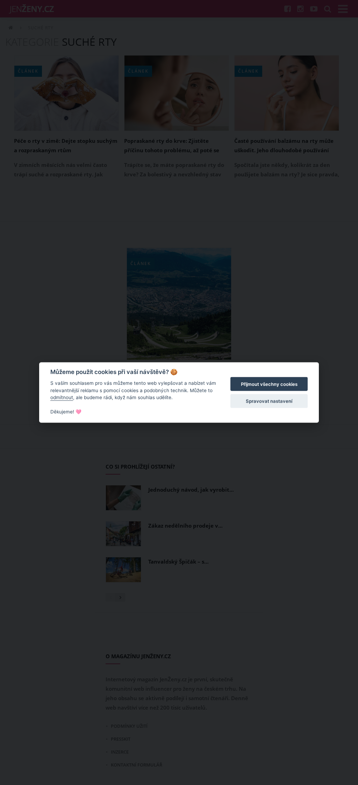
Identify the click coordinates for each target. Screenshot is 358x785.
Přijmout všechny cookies (269, 384)
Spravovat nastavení (269, 401)
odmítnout (61, 397)
